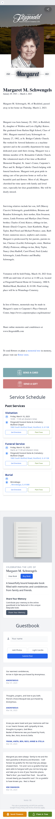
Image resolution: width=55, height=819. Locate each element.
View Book (12, 576)
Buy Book (27, 576)
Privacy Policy (20, 808)
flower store (23, 354)
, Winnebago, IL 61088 (19, 484)
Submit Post (27, 656)
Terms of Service (34, 808)
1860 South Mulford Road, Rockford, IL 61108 (29, 427)
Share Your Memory (16, 612)
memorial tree (34, 350)
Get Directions (16, 432)
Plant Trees (39, 432)
